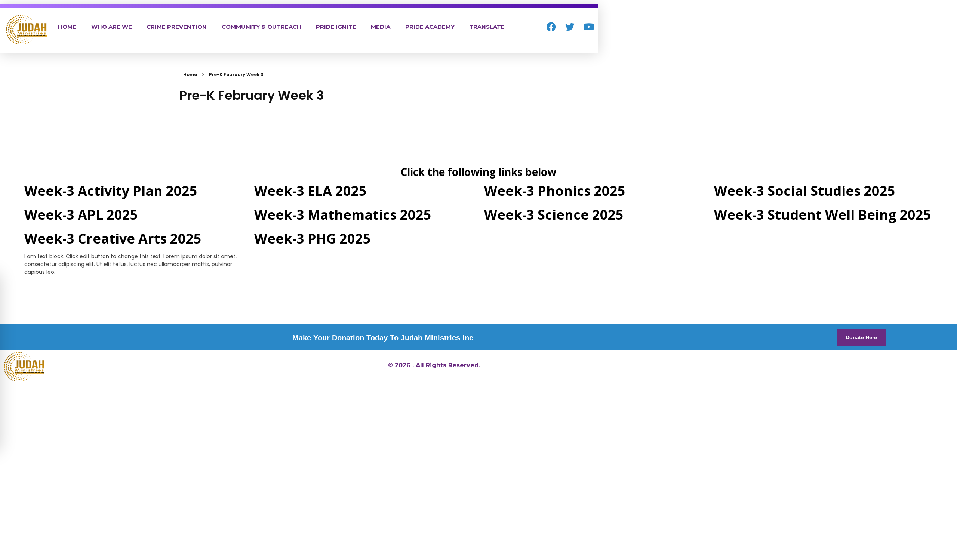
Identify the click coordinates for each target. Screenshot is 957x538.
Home (190, 74)
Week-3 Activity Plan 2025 (110, 191)
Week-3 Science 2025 (554, 214)
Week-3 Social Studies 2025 (804, 191)
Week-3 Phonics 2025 (554, 191)
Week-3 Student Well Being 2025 (822, 214)
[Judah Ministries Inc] (26, 29)
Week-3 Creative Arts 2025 (112, 238)
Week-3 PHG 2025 (312, 238)
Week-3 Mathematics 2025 (342, 214)
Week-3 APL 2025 (81, 214)
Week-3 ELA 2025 (310, 191)
